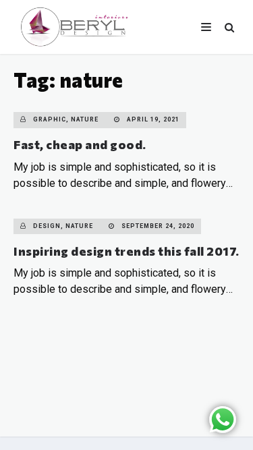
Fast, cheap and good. (79, 144)
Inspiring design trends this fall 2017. (126, 251)
